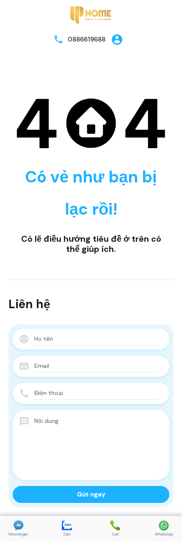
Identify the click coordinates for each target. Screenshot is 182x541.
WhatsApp (164, 534)
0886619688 (86, 39)
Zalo (67, 534)
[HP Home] (91, 14)
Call (115, 534)
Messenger (18, 534)
